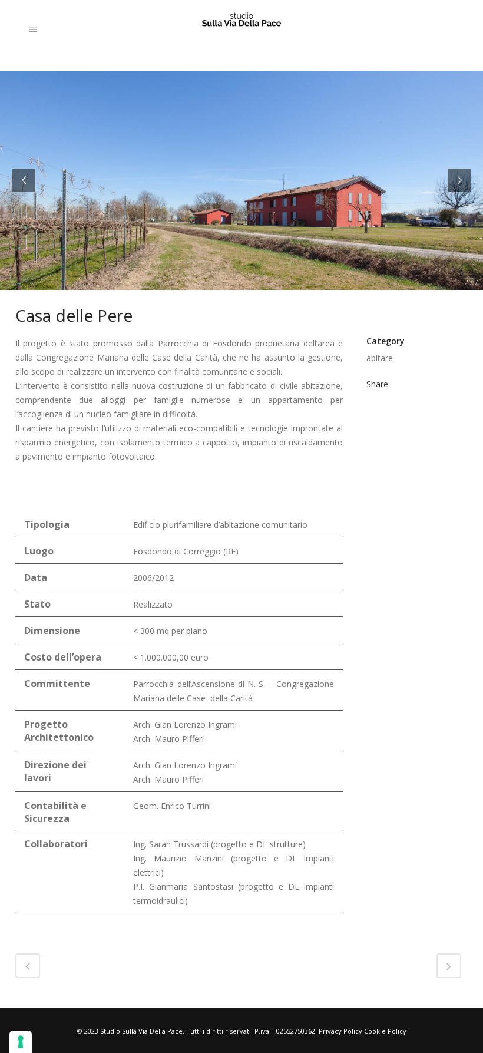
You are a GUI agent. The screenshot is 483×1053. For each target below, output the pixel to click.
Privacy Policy (340, 1030)
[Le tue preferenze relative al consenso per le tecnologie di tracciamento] (20, 1042)
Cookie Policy (385, 1030)
